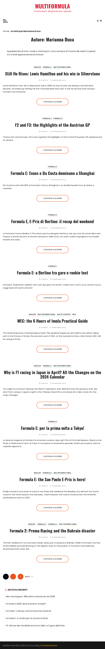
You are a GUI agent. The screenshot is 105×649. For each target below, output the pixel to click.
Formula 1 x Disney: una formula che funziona (28, 611)
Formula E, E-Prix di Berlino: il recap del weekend (52, 221)
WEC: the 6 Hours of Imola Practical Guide (52, 321)
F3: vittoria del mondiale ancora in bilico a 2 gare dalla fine (35, 625)
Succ (27, 576)
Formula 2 (46, 118)
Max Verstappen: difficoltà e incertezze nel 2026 (30, 596)
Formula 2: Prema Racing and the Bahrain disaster (52, 531)
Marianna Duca (60, 80)
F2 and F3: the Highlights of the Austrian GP (52, 125)
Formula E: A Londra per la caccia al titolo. (27, 618)
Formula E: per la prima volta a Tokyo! (52, 428)
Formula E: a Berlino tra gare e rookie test (52, 273)
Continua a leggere (52, 102)
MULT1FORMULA (52, 6)
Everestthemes (49, 645)
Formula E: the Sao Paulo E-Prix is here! (52, 479)
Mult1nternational (62, 67)
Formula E (52, 167)
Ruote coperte (64, 314)
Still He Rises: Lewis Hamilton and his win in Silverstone (52, 74)
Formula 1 (47, 67)
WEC (74, 314)
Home (6, 31)
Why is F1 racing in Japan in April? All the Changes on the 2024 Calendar (52, 374)
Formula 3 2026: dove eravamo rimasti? (26, 603)
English (37, 67)
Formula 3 (58, 118)
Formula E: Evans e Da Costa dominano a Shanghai (52, 173)
